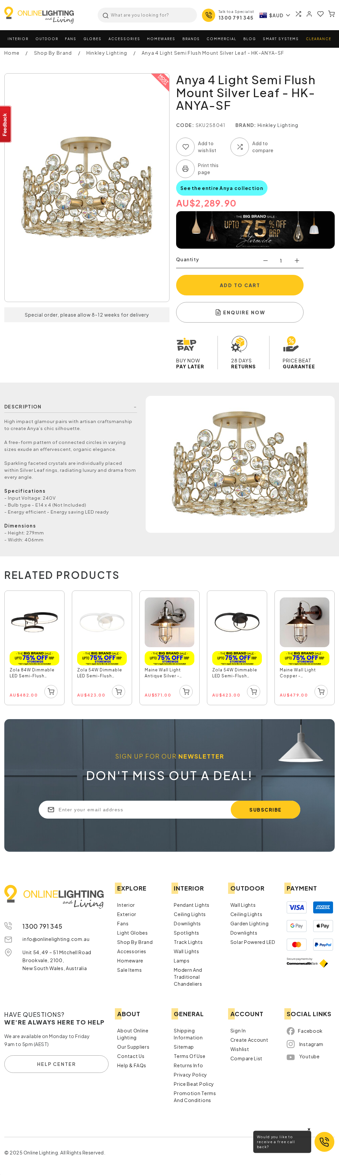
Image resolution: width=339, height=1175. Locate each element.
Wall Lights (186, 951)
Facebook (310, 1031)
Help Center (56, 1064)
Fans (70, 39)
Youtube (309, 1056)
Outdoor (46, 39)
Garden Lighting (249, 923)
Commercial (221, 39)
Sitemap (184, 1047)
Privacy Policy (190, 1075)
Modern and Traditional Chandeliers (188, 977)
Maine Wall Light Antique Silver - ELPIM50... (163, 673)
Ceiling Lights (190, 914)
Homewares (161, 39)
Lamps (182, 960)
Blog (249, 39)
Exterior (126, 914)
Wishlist (239, 1049)
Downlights (187, 923)
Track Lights (188, 942)
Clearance (318, 39)
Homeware (130, 960)
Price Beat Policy (194, 1084)
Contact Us (130, 1056)
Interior (18, 39)
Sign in (238, 1030)
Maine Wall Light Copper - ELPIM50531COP (298, 673)
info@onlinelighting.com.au (56, 939)
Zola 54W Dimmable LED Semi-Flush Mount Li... (99, 673)
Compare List (246, 1058)
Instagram (311, 1044)
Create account (249, 1040)
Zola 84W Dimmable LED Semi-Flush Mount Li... (32, 673)
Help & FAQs (131, 1065)
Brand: (246, 125)
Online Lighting (39, 15)
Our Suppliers (133, 1047)
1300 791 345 (236, 18)
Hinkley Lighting (278, 125)
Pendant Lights (192, 905)
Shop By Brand (135, 942)
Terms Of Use (189, 1056)
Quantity (187, 259)
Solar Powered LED (252, 942)
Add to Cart (240, 285)
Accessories (124, 39)
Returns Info (188, 1065)
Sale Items (129, 970)
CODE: (185, 125)
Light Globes (132, 933)
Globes (92, 39)
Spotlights (186, 933)
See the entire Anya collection (221, 188)
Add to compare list (239, 147)
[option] (34, 648)
